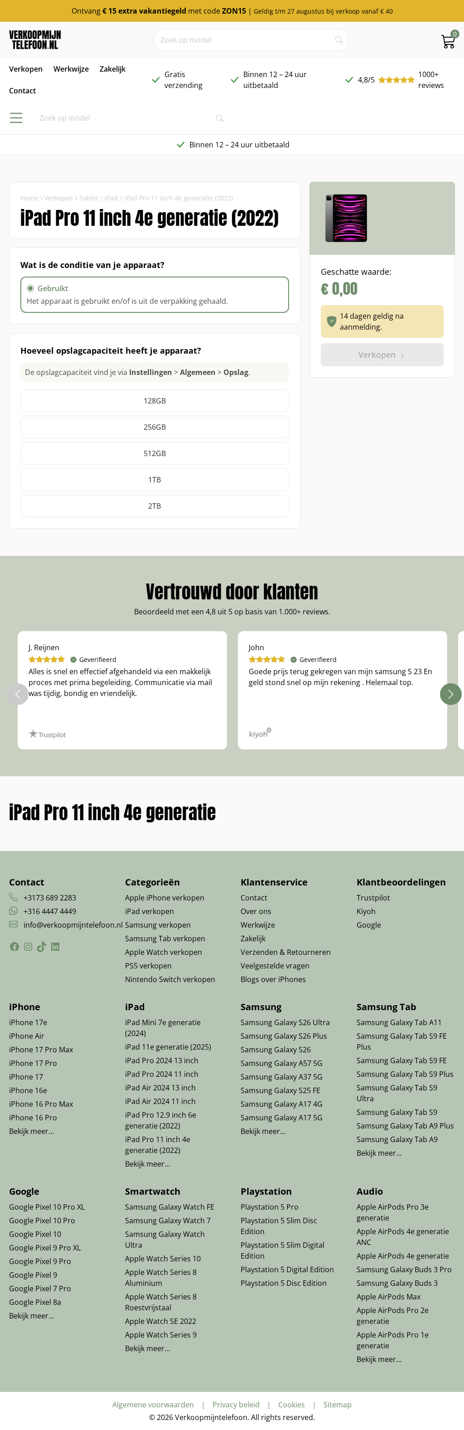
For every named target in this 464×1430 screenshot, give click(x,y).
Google (369, 925)
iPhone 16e (28, 1090)
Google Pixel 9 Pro (40, 1261)
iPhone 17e (28, 1022)
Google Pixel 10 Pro (42, 1221)
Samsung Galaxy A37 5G (282, 1077)
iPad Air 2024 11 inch (160, 1101)
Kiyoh (366, 911)
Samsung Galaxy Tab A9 (397, 1139)
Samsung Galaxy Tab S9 (397, 1112)
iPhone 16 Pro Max (41, 1104)
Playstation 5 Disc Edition (284, 1283)
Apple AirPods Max (388, 1297)
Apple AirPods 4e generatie (403, 1256)
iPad (111, 198)
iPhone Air (26, 1036)
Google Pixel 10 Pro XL (47, 1207)
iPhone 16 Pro (33, 1118)
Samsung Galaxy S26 (276, 1050)
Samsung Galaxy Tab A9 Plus (405, 1126)
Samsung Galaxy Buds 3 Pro (404, 1269)
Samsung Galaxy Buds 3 (397, 1283)
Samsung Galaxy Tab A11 (399, 1022)
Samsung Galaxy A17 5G (282, 1118)
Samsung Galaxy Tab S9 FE (402, 1060)
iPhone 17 (26, 1077)
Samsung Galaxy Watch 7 (168, 1221)
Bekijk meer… (31, 1131)
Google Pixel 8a (35, 1302)
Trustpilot (373, 898)
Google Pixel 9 (33, 1275)
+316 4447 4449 (50, 911)
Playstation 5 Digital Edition (287, 1269)
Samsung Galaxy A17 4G (282, 1104)
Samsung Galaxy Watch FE (169, 1207)
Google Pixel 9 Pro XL (45, 1248)
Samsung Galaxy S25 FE (280, 1090)
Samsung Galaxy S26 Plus (284, 1036)
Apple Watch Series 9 (161, 1335)
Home (29, 198)
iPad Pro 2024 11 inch (161, 1074)
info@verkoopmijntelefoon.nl (73, 925)
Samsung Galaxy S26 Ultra (285, 1022)
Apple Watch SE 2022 (160, 1321)
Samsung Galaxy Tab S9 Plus (405, 1074)
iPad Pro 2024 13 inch (161, 1060)
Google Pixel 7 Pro (40, 1289)
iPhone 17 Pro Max (41, 1050)
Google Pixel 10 (35, 1234)
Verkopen (58, 198)
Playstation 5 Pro (270, 1207)
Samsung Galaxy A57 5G (282, 1063)
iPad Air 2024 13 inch (160, 1088)
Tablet (88, 198)
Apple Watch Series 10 (163, 1259)
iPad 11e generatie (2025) (168, 1047)
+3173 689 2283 (50, 898)
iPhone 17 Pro (33, 1063)
